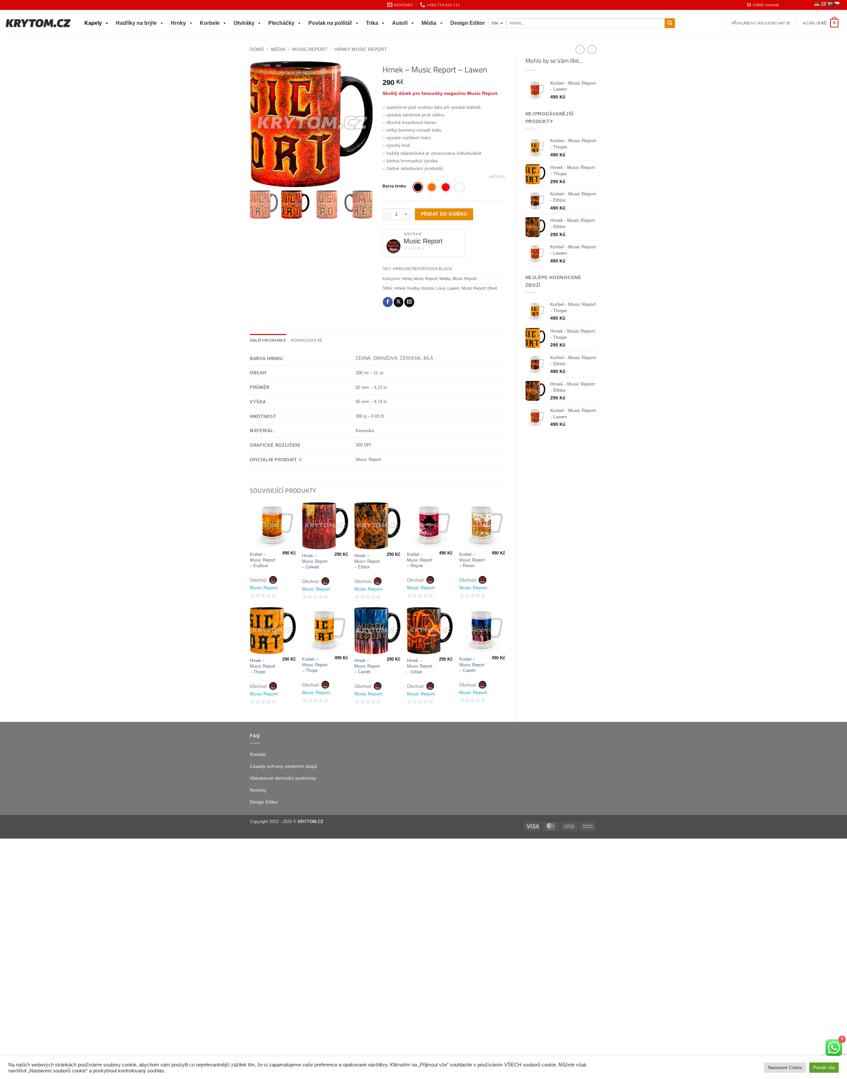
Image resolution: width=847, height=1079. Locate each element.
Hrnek (399, 288)
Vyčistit (497, 177)
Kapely (93, 23)
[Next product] (580, 49)
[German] (817, 4)
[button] (763, 5)
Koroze (428, 288)
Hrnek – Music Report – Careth (367, 666)
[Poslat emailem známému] (409, 302)
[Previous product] (592, 49)
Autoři (400, 23)
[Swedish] (830, 4)
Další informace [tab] (268, 340)
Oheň (492, 288)
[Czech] (836, 4)
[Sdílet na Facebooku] (388, 302)
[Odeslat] (670, 23)
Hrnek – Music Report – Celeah (315, 561)
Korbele (210, 23)
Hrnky (178, 23)
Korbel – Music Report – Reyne (419, 560)
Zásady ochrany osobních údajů (283, 766)
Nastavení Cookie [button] (785, 1067)
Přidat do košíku (444, 214)
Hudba (413, 288)
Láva (440, 288)
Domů (257, 49)
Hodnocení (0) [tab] (306, 340)
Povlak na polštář (330, 23)
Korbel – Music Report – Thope (315, 665)
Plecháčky (281, 23)
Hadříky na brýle (136, 23)
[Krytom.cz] (38, 23)
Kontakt (258, 754)
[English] (823, 4)
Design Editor (467, 23)
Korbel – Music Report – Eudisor (262, 560)
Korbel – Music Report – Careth (472, 665)
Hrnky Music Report (360, 49)
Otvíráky (244, 23)
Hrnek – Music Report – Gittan (419, 666)
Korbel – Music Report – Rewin (472, 560)
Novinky (258, 790)
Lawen (453, 288)
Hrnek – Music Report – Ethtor (367, 561)
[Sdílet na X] (399, 302)
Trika (372, 23)
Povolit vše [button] (824, 1067)
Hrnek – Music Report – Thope (262, 666)
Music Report (310, 49)
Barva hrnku (394, 186)
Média (429, 23)
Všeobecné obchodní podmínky (283, 778)
